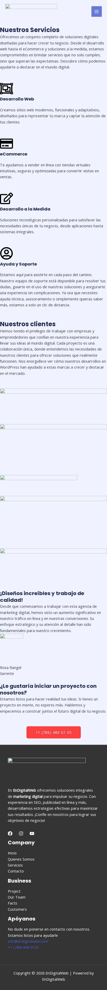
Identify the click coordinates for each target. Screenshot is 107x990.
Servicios (15, 865)
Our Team (16, 897)
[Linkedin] (32, 833)
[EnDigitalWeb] (31, 11)
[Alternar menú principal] (96, 11)
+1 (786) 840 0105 (23, 947)
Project (14, 891)
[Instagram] (21, 833)
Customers (17, 909)
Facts (12, 903)
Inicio (12, 852)
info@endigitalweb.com (28, 941)
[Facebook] (10, 833)
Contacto (16, 871)
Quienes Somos (21, 859)
